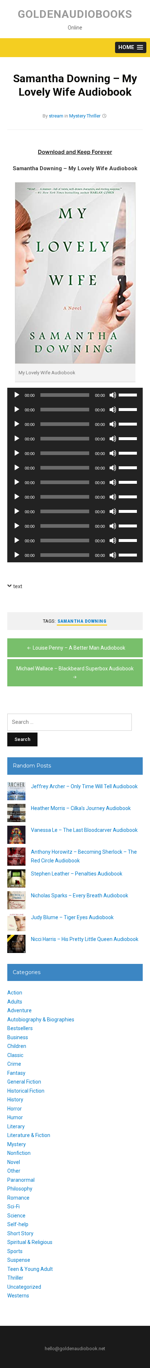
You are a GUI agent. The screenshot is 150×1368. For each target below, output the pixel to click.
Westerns (18, 1296)
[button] (130, 47)
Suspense (18, 1260)
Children (16, 1046)
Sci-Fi (13, 1206)
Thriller (93, 116)
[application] (75, 395)
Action (14, 993)
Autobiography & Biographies (40, 1019)
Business (17, 1037)
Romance (18, 1198)
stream (56, 116)
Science (16, 1216)
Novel (13, 1162)
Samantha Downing (82, 621)
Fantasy (16, 1073)
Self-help (17, 1224)
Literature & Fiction (28, 1135)
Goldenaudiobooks (75, 14)
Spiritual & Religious (29, 1242)
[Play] (16, 395)
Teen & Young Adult (30, 1269)
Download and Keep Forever (75, 151)
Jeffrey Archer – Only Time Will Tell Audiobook (84, 786)
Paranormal (21, 1180)
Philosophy (19, 1189)
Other (13, 1171)
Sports (15, 1251)
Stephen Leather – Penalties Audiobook (76, 874)
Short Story (20, 1233)
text (17, 586)
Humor (15, 1117)
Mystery (77, 116)
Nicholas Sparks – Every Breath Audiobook (79, 895)
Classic (15, 1055)
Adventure (19, 1010)
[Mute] (113, 395)
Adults (14, 1002)
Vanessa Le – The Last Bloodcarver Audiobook (84, 830)
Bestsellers (20, 1028)
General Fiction (24, 1082)
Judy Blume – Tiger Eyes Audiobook (72, 917)
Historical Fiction (25, 1091)
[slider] (129, 394)
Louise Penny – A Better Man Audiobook (79, 648)
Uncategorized (24, 1287)
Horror (14, 1109)
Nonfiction (19, 1153)
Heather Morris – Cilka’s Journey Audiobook (81, 808)
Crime (14, 1064)
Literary (16, 1126)
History (15, 1099)
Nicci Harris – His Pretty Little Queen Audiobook (84, 939)
